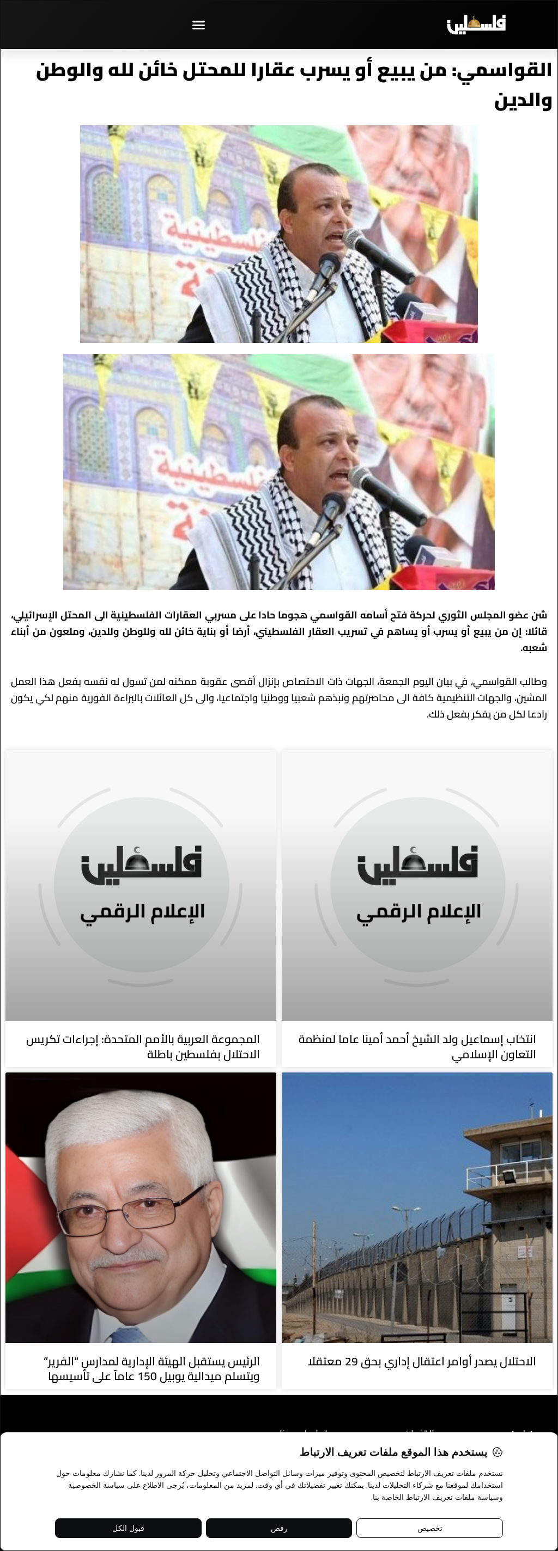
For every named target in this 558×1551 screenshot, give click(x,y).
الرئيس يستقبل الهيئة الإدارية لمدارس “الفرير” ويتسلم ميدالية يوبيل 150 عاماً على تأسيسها (152, 1369)
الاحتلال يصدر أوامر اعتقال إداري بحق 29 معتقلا (422, 1361)
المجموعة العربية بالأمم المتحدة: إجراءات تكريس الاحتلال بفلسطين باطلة (143, 1046)
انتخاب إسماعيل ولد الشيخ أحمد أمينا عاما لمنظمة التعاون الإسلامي (417, 1046)
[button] (199, 24)
